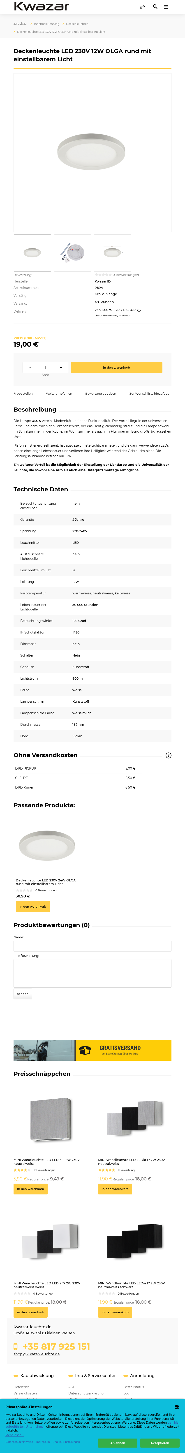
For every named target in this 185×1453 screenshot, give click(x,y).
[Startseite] (42, 7)
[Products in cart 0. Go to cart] (142, 7)
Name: (19, 937)
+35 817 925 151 (55, 1346)
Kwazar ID (103, 281)
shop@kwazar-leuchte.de (37, 1354)
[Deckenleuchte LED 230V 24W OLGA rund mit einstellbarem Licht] (47, 845)
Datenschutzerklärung (86, 1393)
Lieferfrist (21, 1387)
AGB (72, 1387)
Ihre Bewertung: (26, 956)
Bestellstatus (133, 1387)
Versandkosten (25, 1393)
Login (127, 1393)
